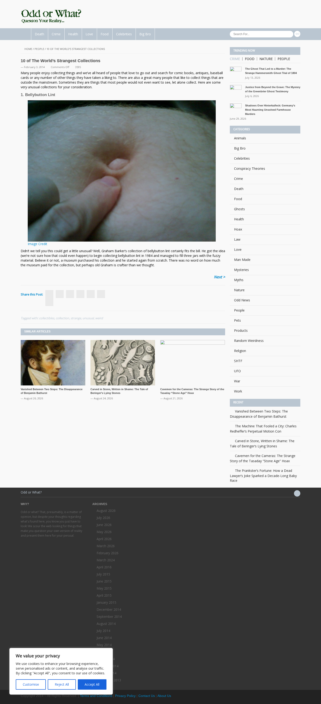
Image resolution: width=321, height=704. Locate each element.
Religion (240, 350)
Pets (237, 320)
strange (75, 318)
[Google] (70, 294)
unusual (88, 318)
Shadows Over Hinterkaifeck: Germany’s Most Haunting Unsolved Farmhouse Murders (270, 109)
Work (238, 391)
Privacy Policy (125, 696)
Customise (31, 684)
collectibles (46, 318)
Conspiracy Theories (249, 168)
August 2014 (106, 623)
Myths (238, 280)
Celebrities (124, 34)
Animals (240, 138)
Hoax (238, 229)
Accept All (92, 684)
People (39, 49)
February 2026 (107, 553)
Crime (56, 34)
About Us (164, 696)
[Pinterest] (91, 294)
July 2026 (103, 517)
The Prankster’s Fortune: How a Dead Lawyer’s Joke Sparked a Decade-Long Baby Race (263, 475)
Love (89, 34)
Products (241, 330)
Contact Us (146, 696)
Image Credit (37, 244)
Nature (266, 59)
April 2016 (104, 567)
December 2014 (109, 609)
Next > (219, 276)
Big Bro (145, 34)
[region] (61, 671)
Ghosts (239, 209)
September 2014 (109, 616)
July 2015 (103, 574)
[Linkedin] (80, 294)
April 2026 (104, 539)
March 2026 (106, 546)
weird (99, 318)
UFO (237, 371)
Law (237, 239)
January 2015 (106, 602)
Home (28, 49)
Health (73, 34)
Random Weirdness (249, 340)
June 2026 (104, 524)
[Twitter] (60, 294)
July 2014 (103, 630)
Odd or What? (31, 492)
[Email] (101, 294)
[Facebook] (49, 302)
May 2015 (104, 588)
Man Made (242, 259)
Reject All (62, 684)
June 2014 (104, 637)
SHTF (238, 361)
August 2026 (106, 510)
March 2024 (106, 560)
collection (62, 318)
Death (39, 34)
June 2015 (104, 581)
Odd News (242, 300)
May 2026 (104, 532)
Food (105, 34)
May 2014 (104, 645)
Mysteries (241, 269)
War (237, 381)
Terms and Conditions (96, 696)
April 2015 (104, 595)
